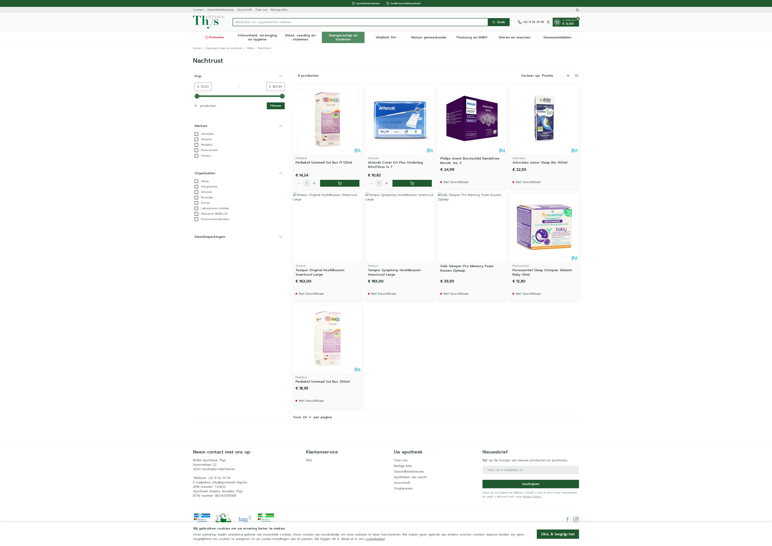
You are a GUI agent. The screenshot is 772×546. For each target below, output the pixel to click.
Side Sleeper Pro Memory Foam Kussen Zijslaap (466, 268)
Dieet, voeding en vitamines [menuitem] (303, 37)
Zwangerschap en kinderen (224, 48)
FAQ (309, 460)
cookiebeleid (375, 539)
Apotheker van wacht (410, 477)
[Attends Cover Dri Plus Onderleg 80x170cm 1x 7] (399, 119)
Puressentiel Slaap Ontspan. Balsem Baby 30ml (542, 272)
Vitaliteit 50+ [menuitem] (391, 38)
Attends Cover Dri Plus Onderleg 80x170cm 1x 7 (395, 164)
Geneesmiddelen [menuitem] (561, 38)
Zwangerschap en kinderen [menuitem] (346, 37)
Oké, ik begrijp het (558, 534)
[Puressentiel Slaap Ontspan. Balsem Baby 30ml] (544, 227)
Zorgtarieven (403, 488)
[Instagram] (576, 519)
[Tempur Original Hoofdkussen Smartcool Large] (327, 227)
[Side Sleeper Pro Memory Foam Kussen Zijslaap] (472, 227)
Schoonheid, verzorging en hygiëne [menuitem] (258, 37)
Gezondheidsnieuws (220, 10)
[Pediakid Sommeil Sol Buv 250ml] (327, 338)
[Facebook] (568, 519)
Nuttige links (279, 10)
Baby (250, 48)
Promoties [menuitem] (216, 37)
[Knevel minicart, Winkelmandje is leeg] (557, 22)
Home (197, 48)
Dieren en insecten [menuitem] (517, 38)
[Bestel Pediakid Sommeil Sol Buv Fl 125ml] (339, 183)
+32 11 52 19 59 (219, 478)
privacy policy (532, 496)
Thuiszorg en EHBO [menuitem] (474, 38)
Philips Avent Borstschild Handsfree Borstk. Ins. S (469, 160)
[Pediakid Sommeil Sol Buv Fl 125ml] (327, 119)
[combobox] (360, 22)
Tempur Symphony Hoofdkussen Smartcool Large (394, 272)
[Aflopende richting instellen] (576, 75)
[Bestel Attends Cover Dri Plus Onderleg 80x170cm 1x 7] (412, 183)
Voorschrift (244, 10)
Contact (198, 10)
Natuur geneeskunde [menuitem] (430, 38)
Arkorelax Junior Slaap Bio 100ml (539, 162)
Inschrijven (530, 484)
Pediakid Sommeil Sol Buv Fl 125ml (324, 162)
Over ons (261, 10)
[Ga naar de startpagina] (209, 22)
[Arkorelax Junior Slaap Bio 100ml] (544, 119)
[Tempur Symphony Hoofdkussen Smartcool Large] (399, 227)
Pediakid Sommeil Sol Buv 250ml (323, 381)
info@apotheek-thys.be (229, 482)
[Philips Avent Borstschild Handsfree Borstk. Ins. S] (472, 119)
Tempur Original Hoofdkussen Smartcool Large (320, 272)
